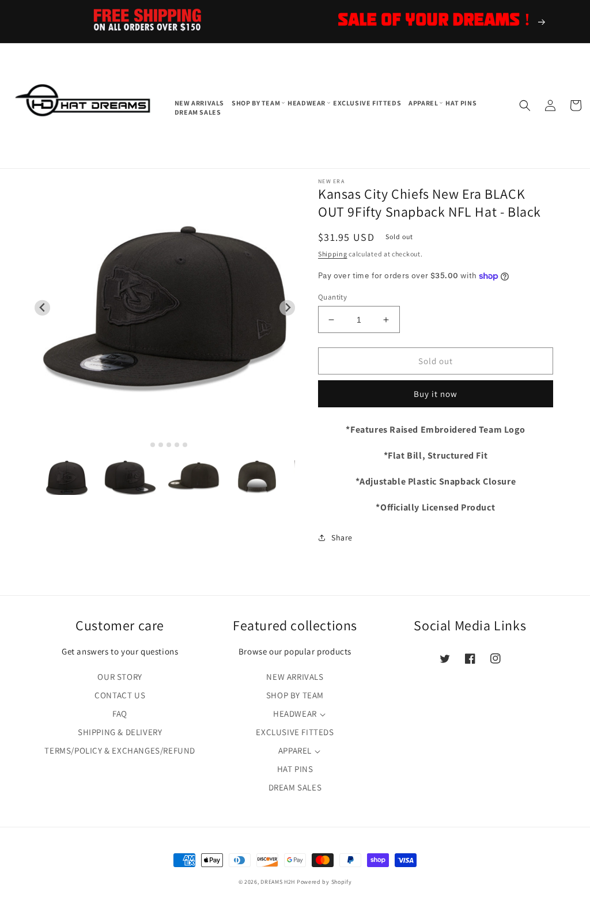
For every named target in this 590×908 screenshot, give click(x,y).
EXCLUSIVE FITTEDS (295, 732)
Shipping (332, 253)
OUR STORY (119, 676)
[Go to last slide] (42, 308)
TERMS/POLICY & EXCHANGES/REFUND (119, 750)
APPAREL (295, 750)
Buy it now (435, 393)
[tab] (145, 444)
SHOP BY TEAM (295, 695)
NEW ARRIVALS (294, 676)
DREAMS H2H (277, 882)
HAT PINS (295, 768)
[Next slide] (287, 308)
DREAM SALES (295, 787)
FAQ (119, 713)
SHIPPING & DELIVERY (120, 732)
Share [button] (342, 537)
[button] (257, 103)
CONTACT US (119, 695)
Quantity (332, 297)
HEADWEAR (295, 713)
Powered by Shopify (324, 882)
